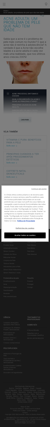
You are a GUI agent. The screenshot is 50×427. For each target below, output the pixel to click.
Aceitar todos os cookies (25, 235)
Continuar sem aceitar (39, 189)
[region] (25, 213)
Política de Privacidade (26, 221)
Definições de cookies (25, 228)
